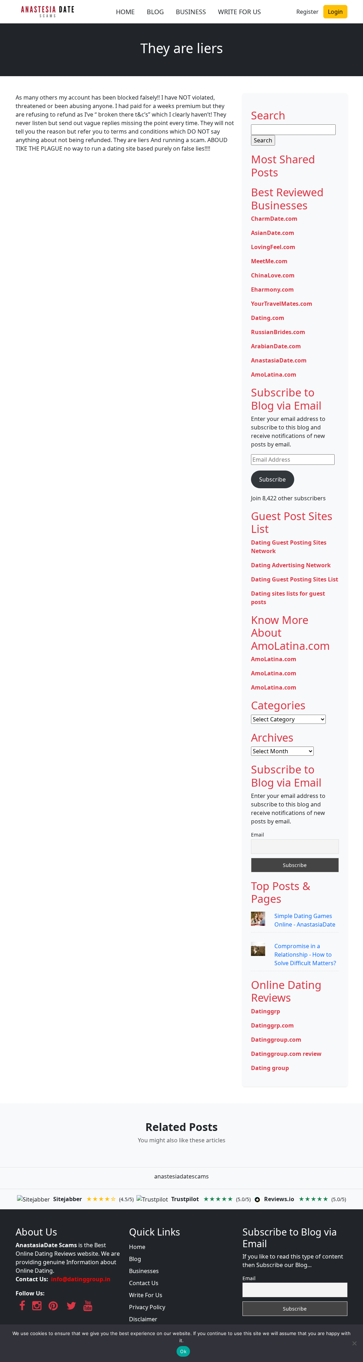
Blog (135, 1259)
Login (335, 12)
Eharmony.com (272, 289)
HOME (125, 11)
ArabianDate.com (276, 346)
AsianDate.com (272, 233)
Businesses (144, 1271)
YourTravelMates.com (281, 304)
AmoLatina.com (273, 374)
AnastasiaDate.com (279, 360)
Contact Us (143, 1283)
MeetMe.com (269, 261)
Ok (183, 1351)
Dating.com (267, 318)
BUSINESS (191, 11)
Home (137, 1247)
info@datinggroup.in (81, 1279)
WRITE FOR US (239, 11)
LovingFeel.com (273, 247)
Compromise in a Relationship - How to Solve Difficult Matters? (305, 954)
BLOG (155, 11)
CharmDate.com (274, 219)
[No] (354, 1343)
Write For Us (145, 1295)
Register (307, 12)
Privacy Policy (147, 1307)
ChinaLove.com (273, 275)
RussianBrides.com (278, 332)
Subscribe (272, 479)
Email (257, 834)
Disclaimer (143, 1319)
